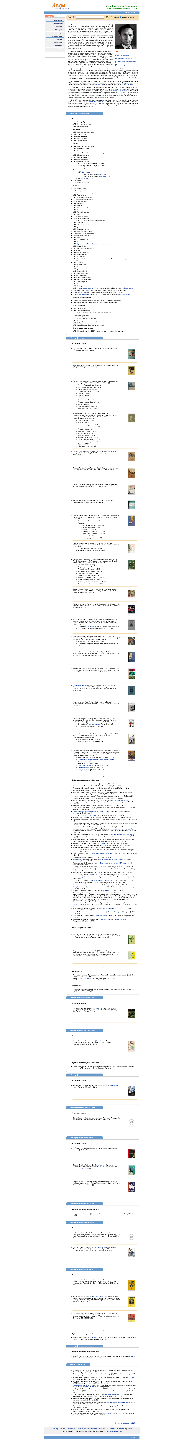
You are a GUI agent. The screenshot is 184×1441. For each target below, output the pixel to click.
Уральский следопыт (115, 912)
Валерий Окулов (78, 1406)
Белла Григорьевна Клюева (93, 102)
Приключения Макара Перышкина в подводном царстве (96, 759)
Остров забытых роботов (85, 288)
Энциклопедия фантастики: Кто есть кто (121, 1402)
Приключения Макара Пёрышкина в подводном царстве (95, 244)
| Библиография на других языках (125, 62)
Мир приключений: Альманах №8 (122, 829)
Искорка (100, 827)
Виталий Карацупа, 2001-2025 (126, 1423)
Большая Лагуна (131, 69)
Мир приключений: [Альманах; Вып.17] (109, 908)
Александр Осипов (79, 1385)
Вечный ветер (113, 69)
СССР (121, 51)
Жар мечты (92, 815)
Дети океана (86, 172)
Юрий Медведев (100, 105)
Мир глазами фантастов (111, 1394)
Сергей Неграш (106, 1413)
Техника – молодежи (125, 877)
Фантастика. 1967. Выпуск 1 (119, 863)
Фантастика (117, 89)
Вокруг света (105, 843)
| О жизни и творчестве (122, 65)
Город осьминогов (83, 770)
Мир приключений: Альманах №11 (103, 853)
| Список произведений (122, 55)
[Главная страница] (60, 9)
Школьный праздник (118, 800)
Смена (107, 890)
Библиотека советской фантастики (115, 91)
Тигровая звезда (106, 77)
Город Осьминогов (83, 294)
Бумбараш (96, 885)
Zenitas (81, 1168)
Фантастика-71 (94, 875)
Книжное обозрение (87, 1387)
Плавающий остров (104, 176)
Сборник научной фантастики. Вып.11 (102, 880)
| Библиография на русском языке (125, 58)
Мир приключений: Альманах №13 (110, 859)
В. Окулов (116, 1409)
